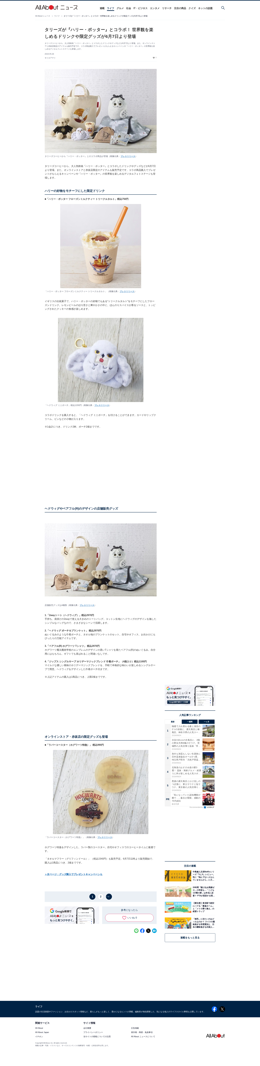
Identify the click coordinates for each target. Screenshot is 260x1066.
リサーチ (167, 8)
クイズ (192, 8)
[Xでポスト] (148, 930)
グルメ (120, 8)
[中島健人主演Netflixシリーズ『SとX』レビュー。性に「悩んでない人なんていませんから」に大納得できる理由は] (203, 875)
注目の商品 (180, 8)
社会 (128, 8)
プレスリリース (128, 156)
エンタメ (155, 8)
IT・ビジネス (140, 8)
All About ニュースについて (143, 1037)
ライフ (110, 8)
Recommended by (196, 807)
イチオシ (39, 1037)
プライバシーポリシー (93, 1032)
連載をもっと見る (190, 937)
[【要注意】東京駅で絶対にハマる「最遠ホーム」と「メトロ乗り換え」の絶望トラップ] (203, 907)
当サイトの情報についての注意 (97, 1037)
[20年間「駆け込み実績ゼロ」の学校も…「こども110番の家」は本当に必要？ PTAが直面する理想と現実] (203, 891)
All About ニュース (42, 16)
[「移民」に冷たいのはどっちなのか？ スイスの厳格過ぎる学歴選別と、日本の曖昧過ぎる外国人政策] (203, 922)
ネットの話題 (205, 8)
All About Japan (42, 1032)
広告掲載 (135, 1028)
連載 (102, 8)
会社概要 (87, 1028)
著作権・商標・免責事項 (142, 1032)
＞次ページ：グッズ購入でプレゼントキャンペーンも (73, 874)
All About (39, 1028)
